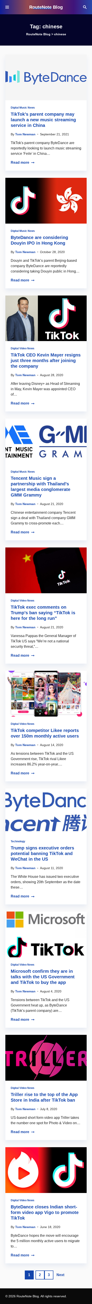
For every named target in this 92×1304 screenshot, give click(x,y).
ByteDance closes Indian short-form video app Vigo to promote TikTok (45, 1212)
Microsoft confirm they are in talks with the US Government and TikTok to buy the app (43, 977)
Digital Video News (22, 348)
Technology (18, 841)
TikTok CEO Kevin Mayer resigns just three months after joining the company (46, 360)
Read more (20, 162)
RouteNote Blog (46, 7)
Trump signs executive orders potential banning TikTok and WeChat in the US (42, 853)
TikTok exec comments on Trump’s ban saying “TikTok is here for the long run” (43, 613)
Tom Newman (25, 134)
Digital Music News (23, 107)
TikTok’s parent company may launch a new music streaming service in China (43, 120)
